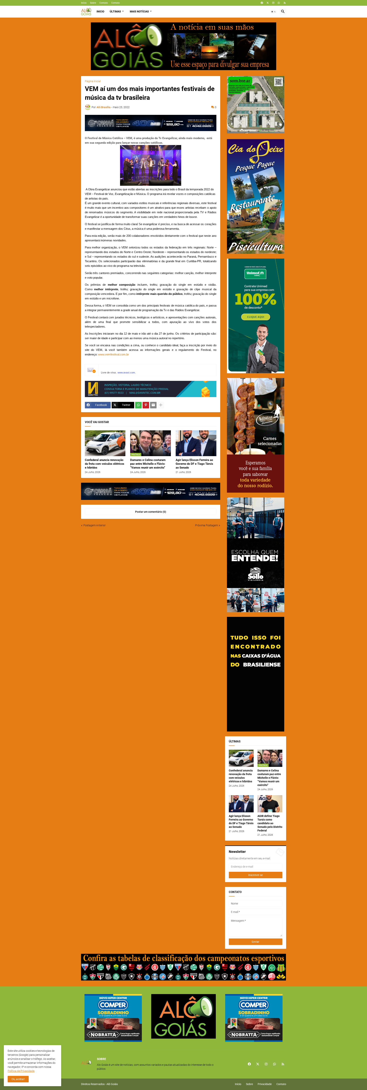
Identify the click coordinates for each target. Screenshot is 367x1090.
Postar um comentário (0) (150, 511)
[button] (273, 12)
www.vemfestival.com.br (113, 354)
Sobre (93, 3)
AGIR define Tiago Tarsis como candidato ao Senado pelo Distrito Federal (269, 823)
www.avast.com (126, 372)
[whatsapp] (279, 3)
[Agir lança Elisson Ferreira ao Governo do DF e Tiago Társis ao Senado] (196, 443)
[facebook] (262, 3)
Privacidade (265, 1084)
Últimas (115, 11)
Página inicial (93, 81)
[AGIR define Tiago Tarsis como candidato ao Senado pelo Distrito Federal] (269, 803)
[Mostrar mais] (161, 405)
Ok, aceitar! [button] (18, 1079)
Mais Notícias (139, 11)
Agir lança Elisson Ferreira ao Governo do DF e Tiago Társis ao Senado (194, 464)
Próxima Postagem (206, 525)
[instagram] (273, 3)
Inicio (100, 11)
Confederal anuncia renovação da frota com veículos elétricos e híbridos (104, 464)
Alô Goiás (112, 1084)
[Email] (153, 405)
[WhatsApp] (138, 405)
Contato (103, 3)
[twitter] (267, 3)
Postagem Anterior (94, 525)
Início (84, 3)
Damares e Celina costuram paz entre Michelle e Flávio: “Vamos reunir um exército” (148, 464)
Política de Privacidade (21, 1070)
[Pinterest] (146, 405)
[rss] (284, 3)
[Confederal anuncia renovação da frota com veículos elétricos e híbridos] (105, 443)
